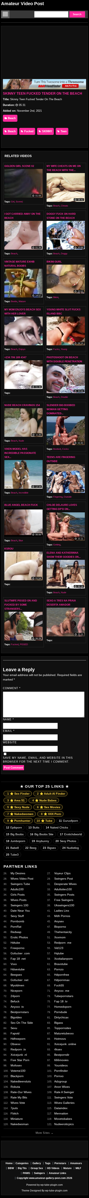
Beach (11, 118)
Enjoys (22, 349)
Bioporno (60, 926)
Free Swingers (63, 900)
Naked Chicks (57, 827)
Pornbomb (17, 921)
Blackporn (17, 1076)
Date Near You (20, 910)
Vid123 (58, 948)
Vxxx (14, 964)
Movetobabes (63, 1118)
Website (10, 742)
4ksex (58, 1049)
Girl (12, 201)
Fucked (28, 131)
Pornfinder (61, 1070)
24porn (15, 996)
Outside (68, 497)
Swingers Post (63, 878)
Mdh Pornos (62, 916)
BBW (11, 1168)
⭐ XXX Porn (51, 814)
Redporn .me (62, 942)
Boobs (14, 301)
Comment (11, 688)
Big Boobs (15, 834)
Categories (22, 1163)
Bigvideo (16, 1017)
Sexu (14, 1028)
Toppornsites (62, 1028)
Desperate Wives (65, 884)
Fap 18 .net (18, 958)
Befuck (15, 1001)
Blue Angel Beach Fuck (21, 505)
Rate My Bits (19, 1097)
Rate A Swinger (64, 1092)
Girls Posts (18, 894)
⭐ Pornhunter (18, 820)
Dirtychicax (61, 1017)
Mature (22, 301)
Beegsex (16, 974)
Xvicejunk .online (65, 1044)
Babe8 (12, 847)
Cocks (65, 449)
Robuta (15, 1086)
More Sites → (44, 1132)
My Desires (18, 873)
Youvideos (61, 1065)
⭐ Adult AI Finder (51, 793)
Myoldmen (17, 985)
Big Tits (22, 1168)
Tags (48, 1163)
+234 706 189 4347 (15, 357)
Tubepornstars (63, 996)
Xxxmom (60, 937)
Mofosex (16, 1065)
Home (9, 1163)
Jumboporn (15, 841)
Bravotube (61, 964)
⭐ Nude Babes (44, 800)
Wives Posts (18, 900)
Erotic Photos (19, 937)
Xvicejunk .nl (19, 1054)
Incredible (23, 492)
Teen (63, 131)
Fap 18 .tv (60, 1001)
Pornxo (59, 1076)
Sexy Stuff (17, 916)
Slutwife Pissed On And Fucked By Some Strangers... (20, 604)
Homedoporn (62, 1006)
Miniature (17, 1118)
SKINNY (46, 131)
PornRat (16, 926)
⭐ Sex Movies (48, 807)
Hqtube (59, 953)
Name (8, 719)
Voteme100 (18, 1070)
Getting (56, 544)
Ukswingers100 (64, 905)
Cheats (64, 205)
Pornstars (60, 1163)
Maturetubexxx (64, 1033)
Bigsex (49, 847)
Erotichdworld (71, 834)
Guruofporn (68, 820)
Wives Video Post (22, 878)
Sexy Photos (65, 841)
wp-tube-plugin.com (51, 1184)
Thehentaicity (63, 932)
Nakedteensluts (21, 1081)
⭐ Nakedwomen (20, 814)
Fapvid (15, 1033)
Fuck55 (59, 985)
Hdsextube (18, 969)
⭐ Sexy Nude (18, 807)
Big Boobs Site (41, 834)
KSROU (8, 548)
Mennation (61, 1113)
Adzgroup (60, 1081)
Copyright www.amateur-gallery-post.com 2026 (44, 1178)
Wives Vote (18, 1102)
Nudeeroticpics (64, 1124)
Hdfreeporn (18, 1038)
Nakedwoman (20, 1124)
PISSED (24, 644)
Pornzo (59, 969)
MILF (78, 1168)
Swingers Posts (64, 894)
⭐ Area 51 (16, 800)
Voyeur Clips (62, 873)
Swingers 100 (19, 905)
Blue (21, 540)
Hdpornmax (62, 980)
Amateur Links (57, 1173)
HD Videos (53, 1168)
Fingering (58, 497)
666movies (61, 1060)
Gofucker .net (19, 980)
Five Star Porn (20, 1060)
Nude (21, 440)
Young (64, 349)
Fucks (56, 349)
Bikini (55, 297)
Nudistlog (70, 847)
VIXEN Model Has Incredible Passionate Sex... (20, 453)
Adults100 (17, 889)
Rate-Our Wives (21, 1092)
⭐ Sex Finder (18, 793)
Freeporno (17, 948)
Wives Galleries (64, 1102)
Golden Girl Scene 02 (19, 166)
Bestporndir (61, 1054)
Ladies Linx (61, 910)
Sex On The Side (22, 1022)
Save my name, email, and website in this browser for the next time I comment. (38, 759)
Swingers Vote (63, 1097)
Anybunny (40, 841)
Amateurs (76, 1163)
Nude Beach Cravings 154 (22, 405)
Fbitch (15, 1113)
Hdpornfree (61, 974)
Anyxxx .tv (17, 1006)
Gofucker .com (20, 953)
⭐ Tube (44, 820)
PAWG (26, 1173)
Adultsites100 (63, 889)
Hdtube (15, 942)
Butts (33, 827)
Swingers (39, 1173)
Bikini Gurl (54, 261)
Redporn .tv (18, 1049)
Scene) (19, 201)
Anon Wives (62, 1086)
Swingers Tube (20, 884)
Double (64, 397)
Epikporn (14, 827)
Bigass (58, 1022)
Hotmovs (60, 1038)
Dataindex (60, 1108)
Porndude (60, 1012)
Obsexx (15, 1044)
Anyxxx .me (61, 990)
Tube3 (12, 854)
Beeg (30, 847)
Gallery (36, 1163)
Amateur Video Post (22, 3)
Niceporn (16, 990)
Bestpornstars (20, 1012)
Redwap (16, 932)
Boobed (57, 449)
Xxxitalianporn (63, 958)
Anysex (59, 921)
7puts (14, 1108)
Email (8, 730)
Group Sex (37, 1168)
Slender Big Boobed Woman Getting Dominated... (61, 409)
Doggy (64, 253)
